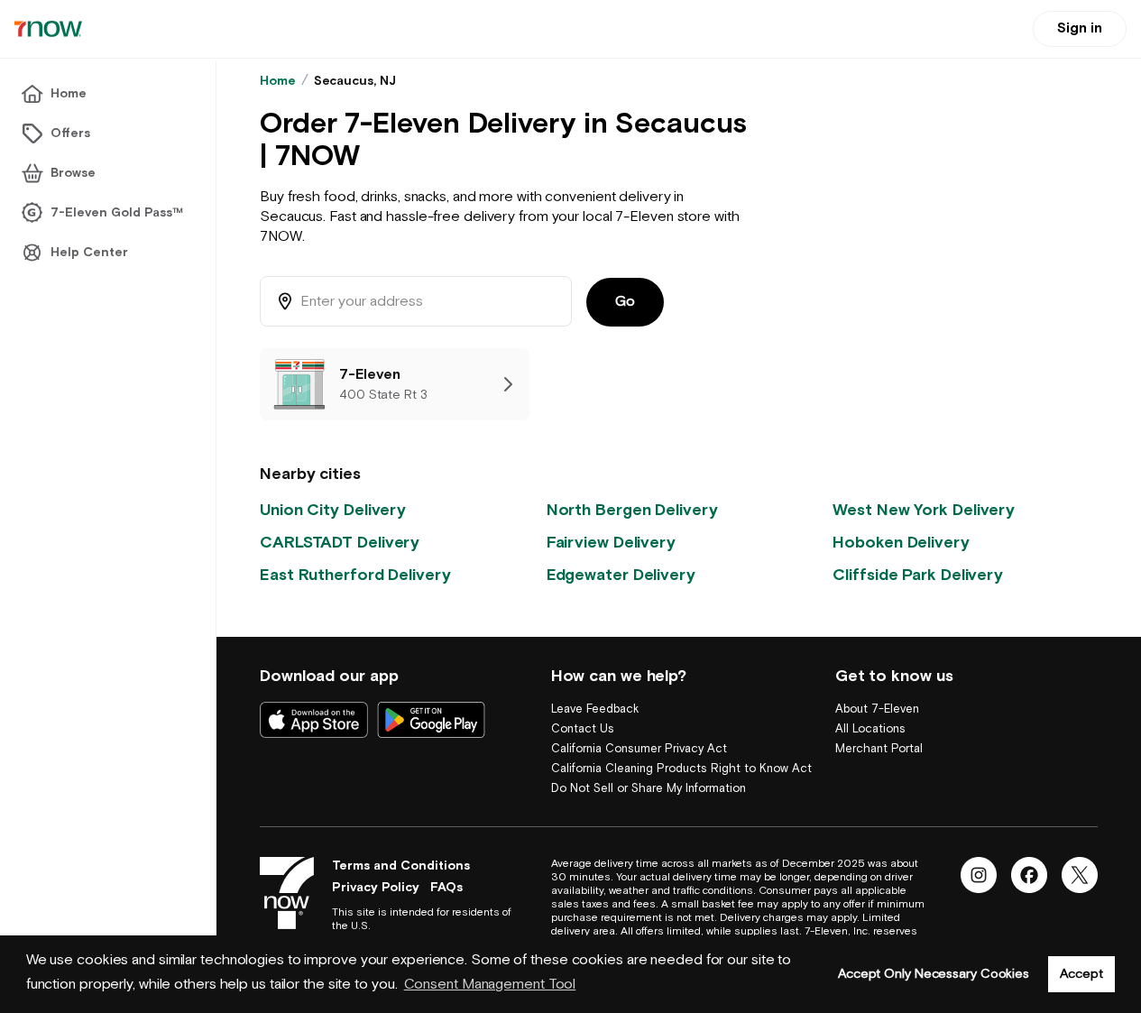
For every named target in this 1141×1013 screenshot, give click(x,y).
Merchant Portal (879, 749)
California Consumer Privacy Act (639, 749)
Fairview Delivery (611, 542)
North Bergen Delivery (632, 510)
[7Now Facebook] (1029, 875)
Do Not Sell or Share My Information (648, 789)
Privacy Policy (375, 887)
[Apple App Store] (314, 720)
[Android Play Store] (431, 720)
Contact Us (582, 729)
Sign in (1079, 28)
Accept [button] (1081, 973)
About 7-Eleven (877, 709)
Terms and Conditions (401, 866)
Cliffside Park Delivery (918, 575)
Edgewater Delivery (621, 575)
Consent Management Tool (490, 984)
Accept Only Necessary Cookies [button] (933, 973)
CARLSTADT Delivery (339, 542)
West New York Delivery (924, 510)
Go (625, 301)
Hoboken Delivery (901, 542)
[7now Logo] (287, 893)
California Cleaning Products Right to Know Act (681, 769)
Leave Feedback (595, 709)
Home (278, 81)
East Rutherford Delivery (355, 575)
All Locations (870, 729)
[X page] (1080, 875)
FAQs (446, 887)
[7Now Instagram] (979, 875)
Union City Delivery (333, 510)
